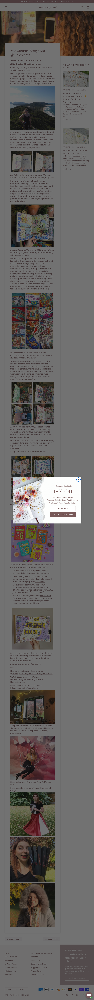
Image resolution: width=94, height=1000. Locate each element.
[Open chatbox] (89, 995)
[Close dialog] (78, 480)
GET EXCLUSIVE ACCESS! (63, 515)
